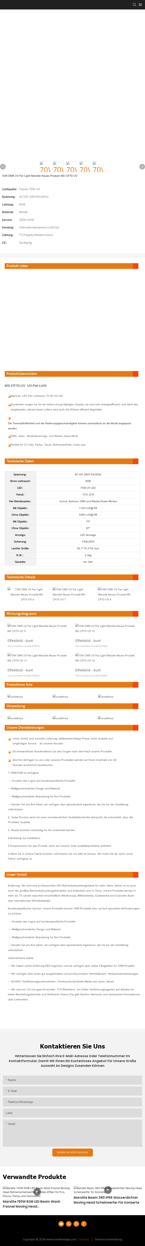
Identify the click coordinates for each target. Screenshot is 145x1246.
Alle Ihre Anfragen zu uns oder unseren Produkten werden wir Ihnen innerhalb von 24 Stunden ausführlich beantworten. (64, 762)
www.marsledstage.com (61, 1239)
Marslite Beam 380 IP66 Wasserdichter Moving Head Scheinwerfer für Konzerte (106, 1200)
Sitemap (84, 1239)
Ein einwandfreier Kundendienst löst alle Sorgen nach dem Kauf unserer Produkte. (63, 751)
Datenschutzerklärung (108, 1239)
